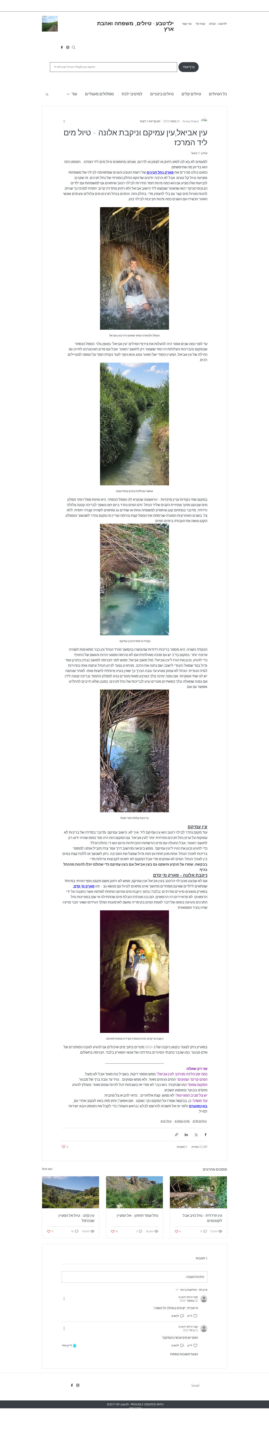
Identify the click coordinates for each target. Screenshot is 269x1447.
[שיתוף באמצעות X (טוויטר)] (196, 1134)
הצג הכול (47, 1169)
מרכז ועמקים (182, 1121)
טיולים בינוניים (162, 94)
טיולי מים (166, 1121)
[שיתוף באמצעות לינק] (176, 1134)
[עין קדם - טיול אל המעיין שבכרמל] (70, 1192)
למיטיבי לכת (132, 94)
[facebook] (62, 47)
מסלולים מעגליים (99, 94)
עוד (74, 94)
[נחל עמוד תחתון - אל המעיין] (134, 1192)
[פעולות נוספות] (64, 121)
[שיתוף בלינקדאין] (186, 1134)
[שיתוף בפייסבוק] (205, 1134)
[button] (47, 94)
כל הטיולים (218, 94)
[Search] (74, 47)
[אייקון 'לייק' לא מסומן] (195, 1316)
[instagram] (68, 47)
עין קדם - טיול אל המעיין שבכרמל (76, 1218)
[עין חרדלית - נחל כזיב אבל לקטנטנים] (198, 1192)
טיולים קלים (191, 94)
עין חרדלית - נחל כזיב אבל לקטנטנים (202, 1218)
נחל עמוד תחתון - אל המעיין (137, 1215)
